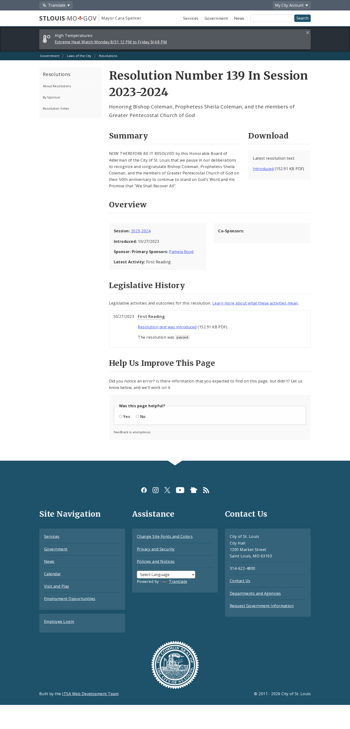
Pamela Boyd (181, 251)
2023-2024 (140, 231)
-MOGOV (67, 18)
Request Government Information (262, 605)
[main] (175, 256)
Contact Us (240, 580)
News (239, 18)
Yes (126, 416)
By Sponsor (51, 97)
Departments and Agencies (255, 593)
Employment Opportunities (69, 598)
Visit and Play (56, 586)
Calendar (52, 573)
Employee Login (59, 621)
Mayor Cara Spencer (121, 18)
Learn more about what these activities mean (255, 303)
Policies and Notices (156, 561)
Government (216, 18)
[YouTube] (180, 490)
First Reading (151, 316)
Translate (178, 581)
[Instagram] (156, 490)
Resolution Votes (56, 108)
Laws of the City (79, 56)
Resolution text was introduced (167, 327)
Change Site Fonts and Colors (165, 536)
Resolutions (108, 56)
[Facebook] (144, 490)
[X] (167, 490)
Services (191, 18)
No (143, 416)
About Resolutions (57, 86)
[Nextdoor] (193, 490)
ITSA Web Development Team (90, 693)
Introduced (263, 168)
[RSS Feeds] (206, 490)
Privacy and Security (156, 549)
